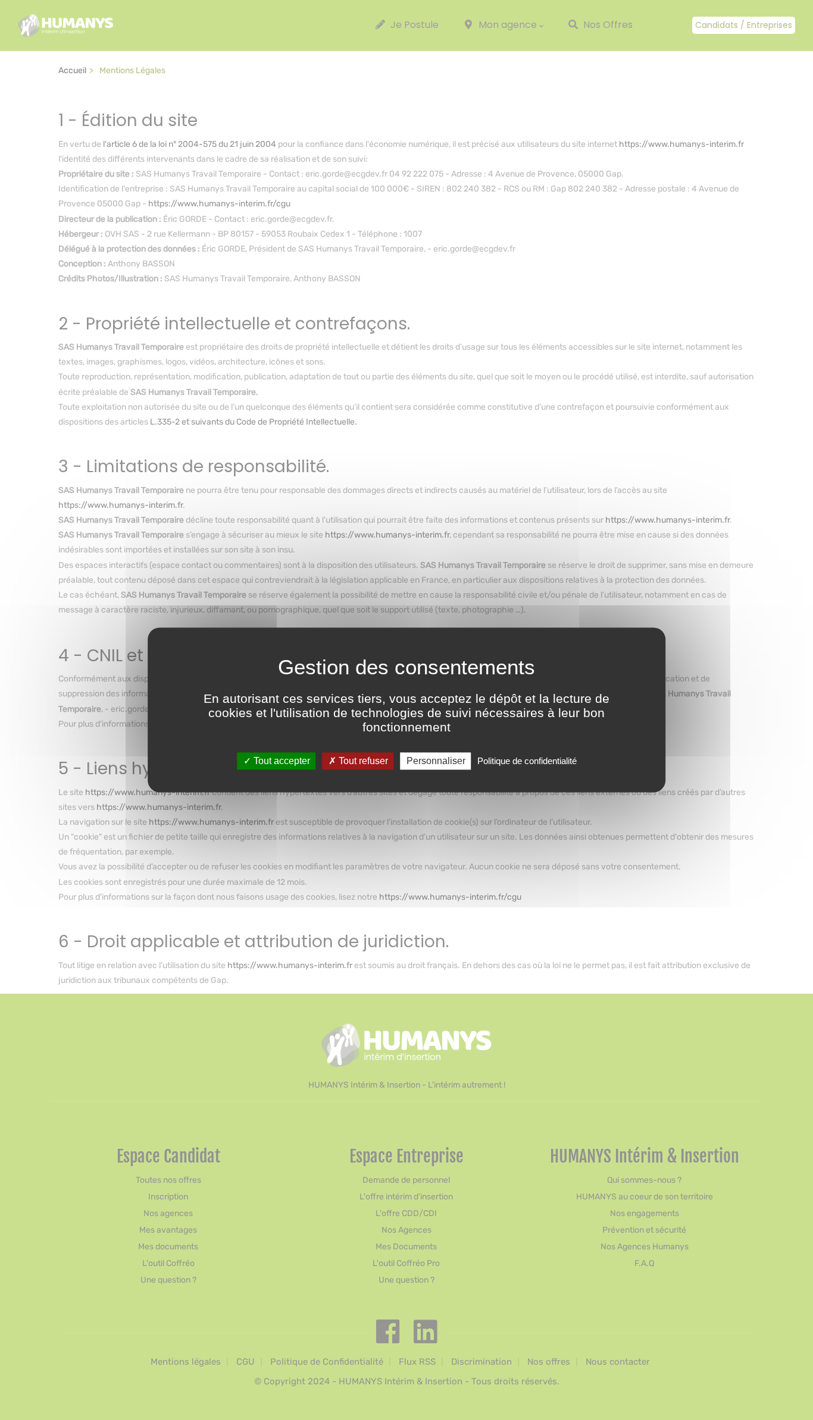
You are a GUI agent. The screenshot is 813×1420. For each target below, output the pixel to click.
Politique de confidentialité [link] (527, 761)
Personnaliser (435, 761)
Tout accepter (280, 761)
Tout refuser (362, 761)
